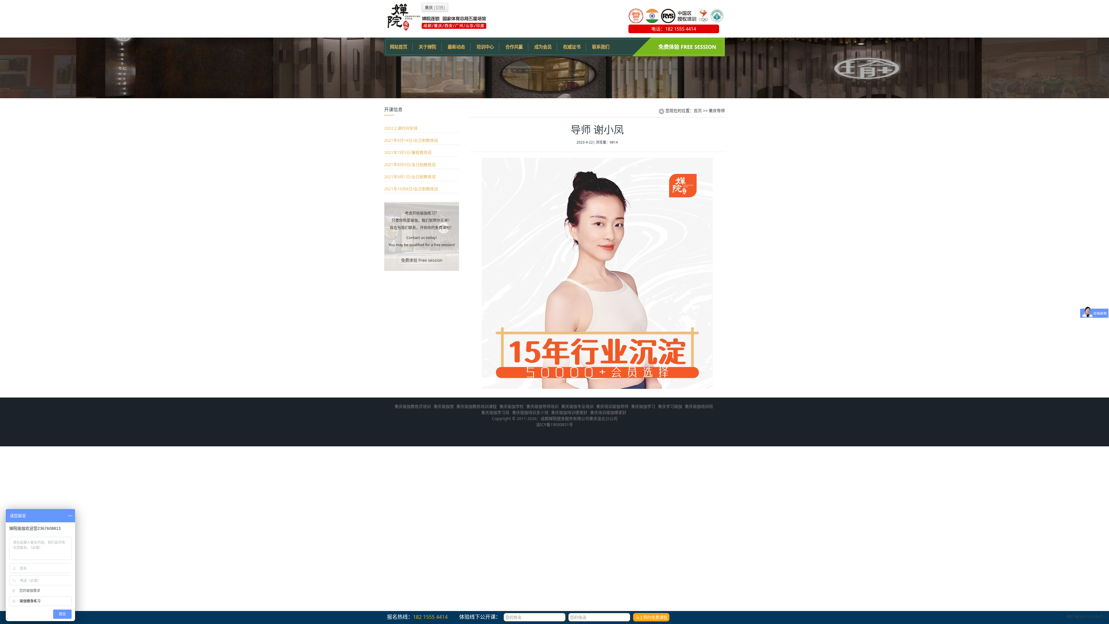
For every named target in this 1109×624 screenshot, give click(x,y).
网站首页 (398, 47)
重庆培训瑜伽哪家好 (608, 412)
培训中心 (485, 47)
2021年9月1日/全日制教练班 (410, 176)
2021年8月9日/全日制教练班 (410, 164)
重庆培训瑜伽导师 (612, 406)
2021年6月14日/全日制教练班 (411, 140)
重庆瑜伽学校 (511, 406)
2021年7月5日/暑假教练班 (408, 152)
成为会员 (543, 47)
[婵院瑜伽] (436, 28)
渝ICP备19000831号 (554, 424)
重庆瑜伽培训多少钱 (530, 412)
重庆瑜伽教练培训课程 (476, 406)
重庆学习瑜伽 (670, 406)
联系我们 (600, 47)
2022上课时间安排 (401, 128)
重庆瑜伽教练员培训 (413, 406)
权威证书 (571, 47)
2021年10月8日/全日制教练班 (411, 189)
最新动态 (456, 47)
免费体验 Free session (687, 46)
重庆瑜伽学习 (643, 406)
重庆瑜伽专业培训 (577, 406)
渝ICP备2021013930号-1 (1086, 616)
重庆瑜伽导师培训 (542, 406)
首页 (698, 110)
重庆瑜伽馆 (443, 406)
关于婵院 (427, 47)
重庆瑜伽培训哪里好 (569, 412)
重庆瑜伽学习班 (495, 412)
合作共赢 (514, 47)
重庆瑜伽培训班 (699, 406)
